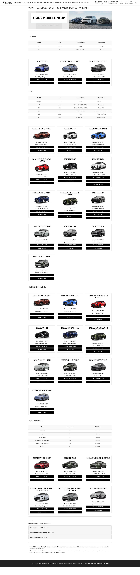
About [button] (69, 2)
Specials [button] (52, 2)
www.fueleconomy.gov (60, 552)
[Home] (33, 2)
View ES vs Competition (70, 83)
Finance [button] (65, 2)
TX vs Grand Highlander (98, 217)
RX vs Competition (98, 184)
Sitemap (52, 563)
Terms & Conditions (73, 563)
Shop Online (46, 2)
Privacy (56, 563)
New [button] (35, 2)
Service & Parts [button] (58, 2)
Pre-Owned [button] (39, 2)
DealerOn (49, 563)
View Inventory (42, 83)
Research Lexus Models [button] (77, 2)
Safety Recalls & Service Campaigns (64, 563)
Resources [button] (86, 2)
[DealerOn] (34, 563)
